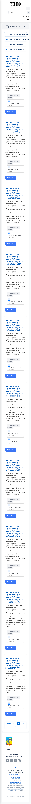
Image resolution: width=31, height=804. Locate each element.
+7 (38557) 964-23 (15, 777)
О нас (8, 749)
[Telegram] (11, 760)
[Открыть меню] (28, 19)
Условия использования (14, 756)
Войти (27, 16)
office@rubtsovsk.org (15, 782)
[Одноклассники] (15, 760)
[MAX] (19, 760)
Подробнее (11, 112)
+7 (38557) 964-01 (13, 774)
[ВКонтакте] (7, 760)
